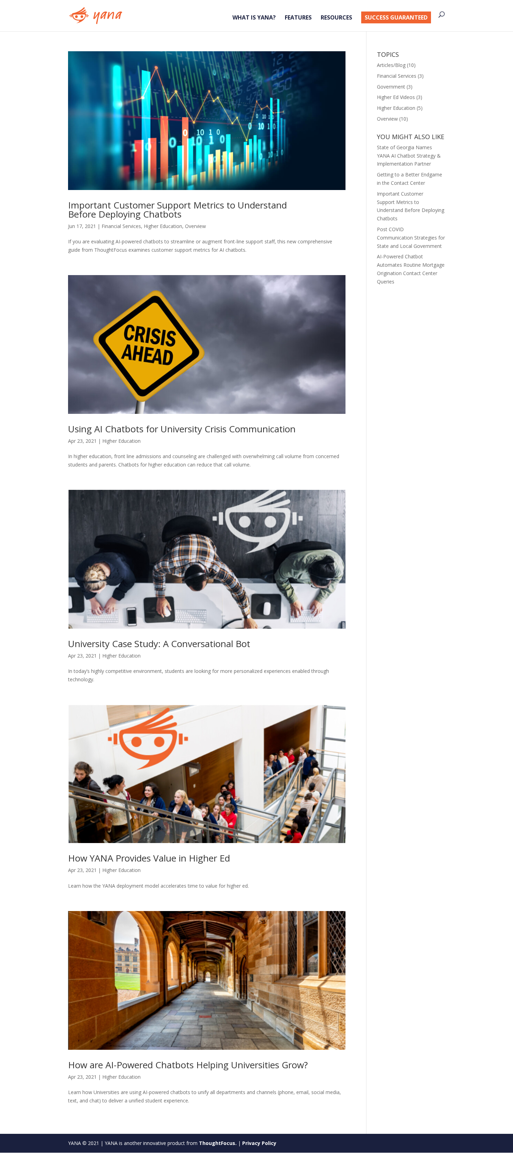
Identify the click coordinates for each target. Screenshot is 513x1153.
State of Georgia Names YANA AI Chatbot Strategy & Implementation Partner (409, 155)
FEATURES (298, 18)
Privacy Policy (259, 1143)
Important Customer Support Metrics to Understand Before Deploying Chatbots (177, 209)
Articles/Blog (391, 65)
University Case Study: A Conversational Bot (159, 643)
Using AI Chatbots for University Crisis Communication (182, 429)
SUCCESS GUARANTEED (396, 17)
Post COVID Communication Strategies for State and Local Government (411, 237)
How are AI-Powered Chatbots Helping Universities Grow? (188, 1065)
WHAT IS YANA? (254, 18)
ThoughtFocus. (218, 1143)
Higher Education (163, 226)
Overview (195, 226)
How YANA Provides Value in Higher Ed (149, 858)
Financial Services (121, 226)
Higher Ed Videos (396, 97)
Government (391, 86)
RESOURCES (336, 18)
